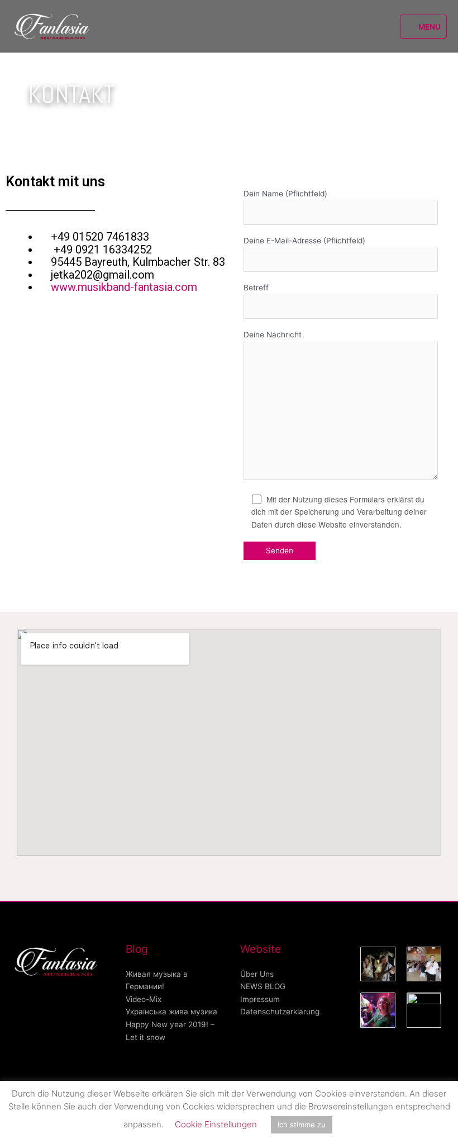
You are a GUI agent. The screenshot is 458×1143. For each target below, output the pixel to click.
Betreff (256, 287)
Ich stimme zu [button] (302, 1124)
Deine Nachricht (273, 334)
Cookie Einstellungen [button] (216, 1124)
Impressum (260, 999)
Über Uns (257, 974)
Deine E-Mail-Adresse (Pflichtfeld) (304, 240)
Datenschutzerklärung (279, 1011)
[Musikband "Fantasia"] (53, 26)
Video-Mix (143, 999)
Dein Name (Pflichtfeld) (285, 193)
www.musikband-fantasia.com (124, 287)
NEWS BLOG (262, 986)
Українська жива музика (171, 1011)
